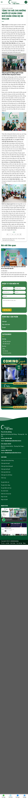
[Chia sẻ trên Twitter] (12, 234)
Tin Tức (4, 346)
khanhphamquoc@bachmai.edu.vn (13, 440)
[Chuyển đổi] (25, 339)
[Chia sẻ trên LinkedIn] (20, 234)
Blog (4, 348)
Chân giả (4, 321)
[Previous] (2, 257)
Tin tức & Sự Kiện (7, 353)
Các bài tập (5, 350)
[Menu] (2, 2)
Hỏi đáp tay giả (6, 343)
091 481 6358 (8, 438)
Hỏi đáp (4, 339)
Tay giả (4, 327)
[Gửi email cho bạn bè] (15, 234)
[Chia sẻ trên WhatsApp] (7, 234)
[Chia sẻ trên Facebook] (10, 234)
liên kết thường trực (10, 240)
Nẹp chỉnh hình (6, 324)
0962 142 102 (8, 450)
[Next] (25, 257)
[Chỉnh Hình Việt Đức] (14, 2)
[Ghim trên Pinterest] (18, 234)
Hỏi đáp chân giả (6, 341)
